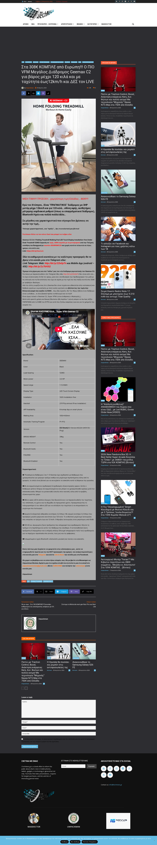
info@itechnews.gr (115, 785)
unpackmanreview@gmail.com (35, 566)
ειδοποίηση (80, 566)
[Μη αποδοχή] (154, 840)
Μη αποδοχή (75, 842)
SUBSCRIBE (57, 566)
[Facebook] (119, 1)
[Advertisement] (78, 43)
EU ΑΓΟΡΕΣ (29, 62)
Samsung (75, 658)
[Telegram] (125, 1)
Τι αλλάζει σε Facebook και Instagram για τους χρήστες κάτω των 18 (118, 246)
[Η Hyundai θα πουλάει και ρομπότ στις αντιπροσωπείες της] (58, 651)
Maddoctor (34, 826)
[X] (131, 1)
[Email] (33, 93)
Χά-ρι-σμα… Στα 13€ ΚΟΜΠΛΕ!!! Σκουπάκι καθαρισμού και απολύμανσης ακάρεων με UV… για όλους (38, 606)
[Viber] (43, 93)
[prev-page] (22, 688)
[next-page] (26, 688)
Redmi (103, 287)
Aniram (49, 670)
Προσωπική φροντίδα (88, 62)
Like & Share (59, 555)
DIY (23, 62)
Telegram (42, 555)
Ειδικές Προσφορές (44, 62)
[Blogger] (116, 1)
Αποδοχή (64, 842)
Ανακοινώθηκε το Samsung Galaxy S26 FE (82, 665)
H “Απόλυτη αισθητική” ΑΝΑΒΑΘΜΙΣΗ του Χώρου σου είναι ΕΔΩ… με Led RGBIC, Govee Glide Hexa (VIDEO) (117, 408)
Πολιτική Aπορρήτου (90, 842)
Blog (23, 658)
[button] (133, 24)
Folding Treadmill (36, 581)
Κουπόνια (67, 62)
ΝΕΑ (80, 62)
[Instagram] (122, 1)
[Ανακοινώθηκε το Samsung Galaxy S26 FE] (84, 651)
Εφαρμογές (74, 62)
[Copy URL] (48, 93)
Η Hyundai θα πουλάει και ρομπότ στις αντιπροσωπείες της (58, 665)
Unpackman (30, 88)
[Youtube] (134, 1)
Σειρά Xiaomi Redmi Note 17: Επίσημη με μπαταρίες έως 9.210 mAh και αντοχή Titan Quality (117, 294)
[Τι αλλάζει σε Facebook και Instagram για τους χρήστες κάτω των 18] (118, 229)
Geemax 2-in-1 (48, 581)
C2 (28, 581)
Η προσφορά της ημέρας (57, 62)
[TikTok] (128, 1)
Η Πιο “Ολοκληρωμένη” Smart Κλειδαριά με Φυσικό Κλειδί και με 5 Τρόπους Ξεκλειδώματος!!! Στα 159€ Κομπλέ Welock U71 (117, 511)
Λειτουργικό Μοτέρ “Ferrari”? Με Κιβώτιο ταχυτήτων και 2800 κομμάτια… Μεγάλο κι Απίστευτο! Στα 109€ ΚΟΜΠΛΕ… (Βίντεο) (118, 563)
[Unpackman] (22, 88)
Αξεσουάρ (35, 62)
